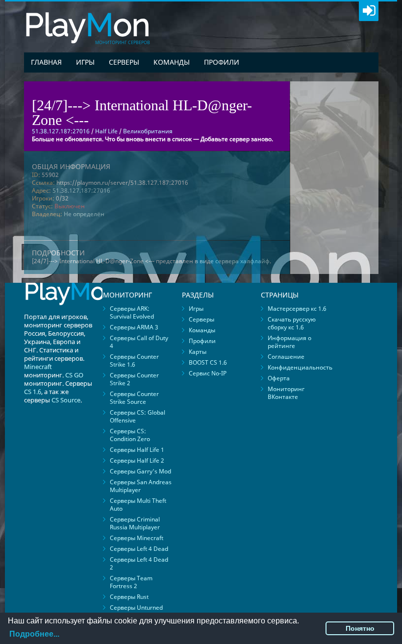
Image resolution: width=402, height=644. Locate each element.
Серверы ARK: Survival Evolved (132, 312)
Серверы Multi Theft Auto (138, 504)
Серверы (124, 62)
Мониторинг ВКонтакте (286, 393)
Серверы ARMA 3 (134, 327)
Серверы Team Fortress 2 (131, 582)
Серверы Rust (129, 597)
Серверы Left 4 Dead (139, 549)
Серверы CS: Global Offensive (137, 416)
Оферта (279, 378)
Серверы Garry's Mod (140, 471)
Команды (171, 62)
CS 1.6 (32, 391)
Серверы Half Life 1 (137, 450)
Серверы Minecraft (136, 538)
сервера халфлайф (242, 261)
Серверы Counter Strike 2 (134, 379)
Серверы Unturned (136, 607)
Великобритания (148, 131)
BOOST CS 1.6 (208, 362)
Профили (221, 62)
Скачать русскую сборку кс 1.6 (292, 323)
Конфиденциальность (300, 367)
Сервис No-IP (207, 373)
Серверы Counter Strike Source (134, 398)
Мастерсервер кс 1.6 (297, 308)
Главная (46, 62)
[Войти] (368, 11)
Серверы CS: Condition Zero (130, 435)
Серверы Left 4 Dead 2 (139, 563)
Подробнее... (34, 634)
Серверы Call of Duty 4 (139, 342)
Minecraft (38, 366)
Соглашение (286, 356)
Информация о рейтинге (289, 342)
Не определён (84, 214)
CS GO (74, 375)
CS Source (65, 400)
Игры (85, 62)
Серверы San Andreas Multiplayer (141, 486)
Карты (197, 351)
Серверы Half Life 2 (137, 460)
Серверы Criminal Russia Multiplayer (135, 523)
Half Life (106, 131)
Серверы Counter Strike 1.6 (134, 360)
